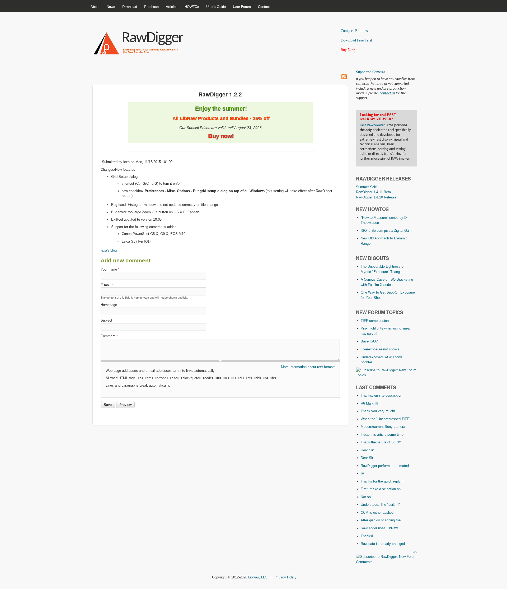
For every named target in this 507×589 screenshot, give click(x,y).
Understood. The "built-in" (380, 505)
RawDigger (152, 38)
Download (129, 6)
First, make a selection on (381, 489)
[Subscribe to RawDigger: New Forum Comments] (386, 562)
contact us (387, 93)
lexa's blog (109, 250)
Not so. (366, 497)
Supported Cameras (370, 72)
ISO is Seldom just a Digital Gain (386, 231)
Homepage (109, 305)
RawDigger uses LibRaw (379, 528)
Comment (109, 336)
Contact (264, 6)
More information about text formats (308, 367)
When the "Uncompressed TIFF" (385, 419)
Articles (171, 6)
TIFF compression (375, 321)
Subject (106, 320)
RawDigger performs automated (385, 466)
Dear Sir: (367, 450)
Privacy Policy (285, 577)
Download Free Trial (356, 40)
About (95, 6)
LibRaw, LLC (257, 577)
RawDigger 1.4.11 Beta (373, 192)
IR (362, 473)
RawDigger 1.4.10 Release (376, 197)
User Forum (242, 6)
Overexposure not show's (380, 349)
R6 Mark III (369, 403)
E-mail (107, 285)
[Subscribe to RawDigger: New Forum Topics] (386, 375)
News (111, 6)
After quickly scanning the (381, 520)
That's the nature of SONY (381, 442)
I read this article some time (382, 435)
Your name (110, 269)
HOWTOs (192, 6)
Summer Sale (366, 187)
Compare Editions (354, 31)
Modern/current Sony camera (383, 427)
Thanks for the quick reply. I (382, 481)
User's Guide (216, 6)
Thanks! (367, 536)
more (413, 552)
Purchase (151, 6)
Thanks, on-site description (381, 395)
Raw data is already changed (383, 544)
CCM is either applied (377, 512)
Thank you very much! (378, 411)
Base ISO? (369, 341)
